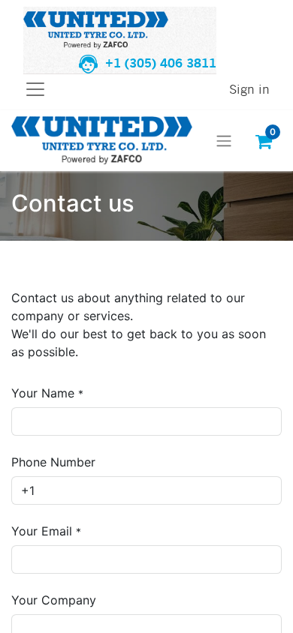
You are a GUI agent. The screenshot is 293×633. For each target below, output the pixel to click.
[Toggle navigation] (224, 141)
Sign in (249, 89)
